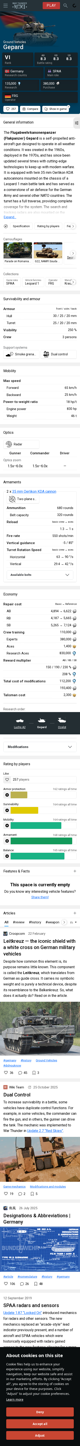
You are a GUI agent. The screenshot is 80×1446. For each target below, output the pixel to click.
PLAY (51, 5)
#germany (9, 1060)
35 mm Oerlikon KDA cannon (34, 491)
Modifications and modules (48, 1186)
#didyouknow (12, 1065)
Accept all (40, 1424)
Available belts (20, 574)
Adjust (40, 1435)
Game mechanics (14, 1186)
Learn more (14, 1399)
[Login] (74, 5)
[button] (76, 123)
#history (26, 1060)
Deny (40, 1412)
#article (8, 1276)
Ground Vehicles (46, 1060)
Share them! (40, 897)
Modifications (18, 747)
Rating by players (48, 226)
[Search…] (65, 5)
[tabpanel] (40, 536)
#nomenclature (27, 1276)
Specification (21, 226)
